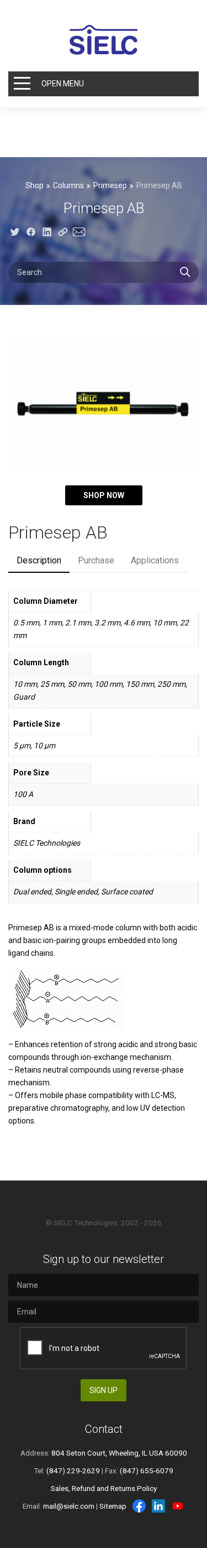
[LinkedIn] (158, 1506)
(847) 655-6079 (146, 1470)
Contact (104, 1429)
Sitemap (112, 1506)
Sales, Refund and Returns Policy (104, 1488)
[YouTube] (177, 1506)
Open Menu (62, 83)
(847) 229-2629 (73, 1470)
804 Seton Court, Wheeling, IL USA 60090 (119, 1452)
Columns (68, 185)
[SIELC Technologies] (104, 40)
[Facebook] (139, 1506)
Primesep (110, 185)
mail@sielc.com (68, 1506)
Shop (34, 185)
